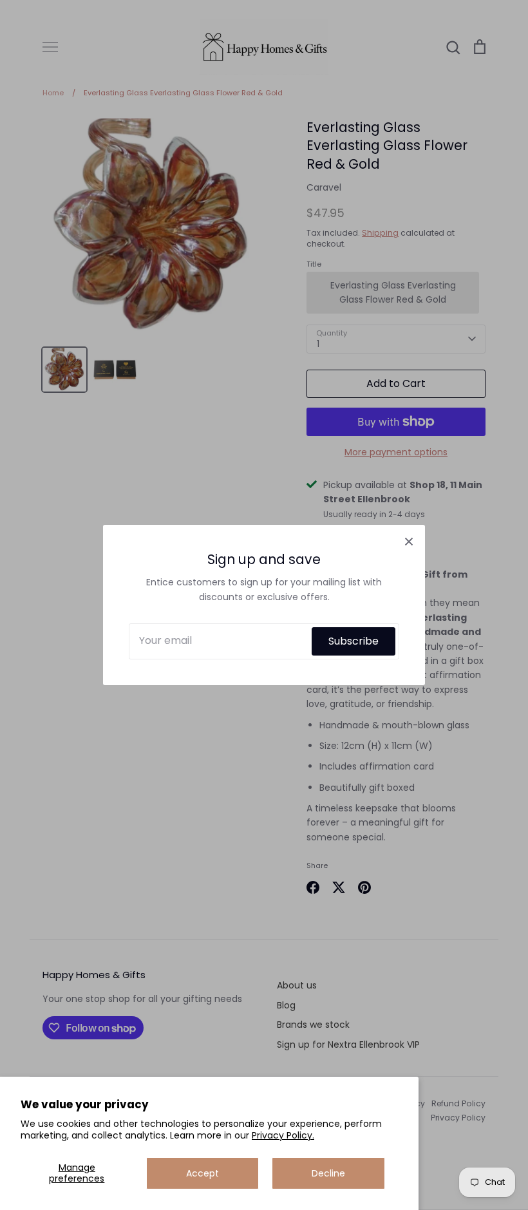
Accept (202, 1173)
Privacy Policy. (283, 1135)
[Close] (409, 541)
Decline (328, 1173)
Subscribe (353, 641)
